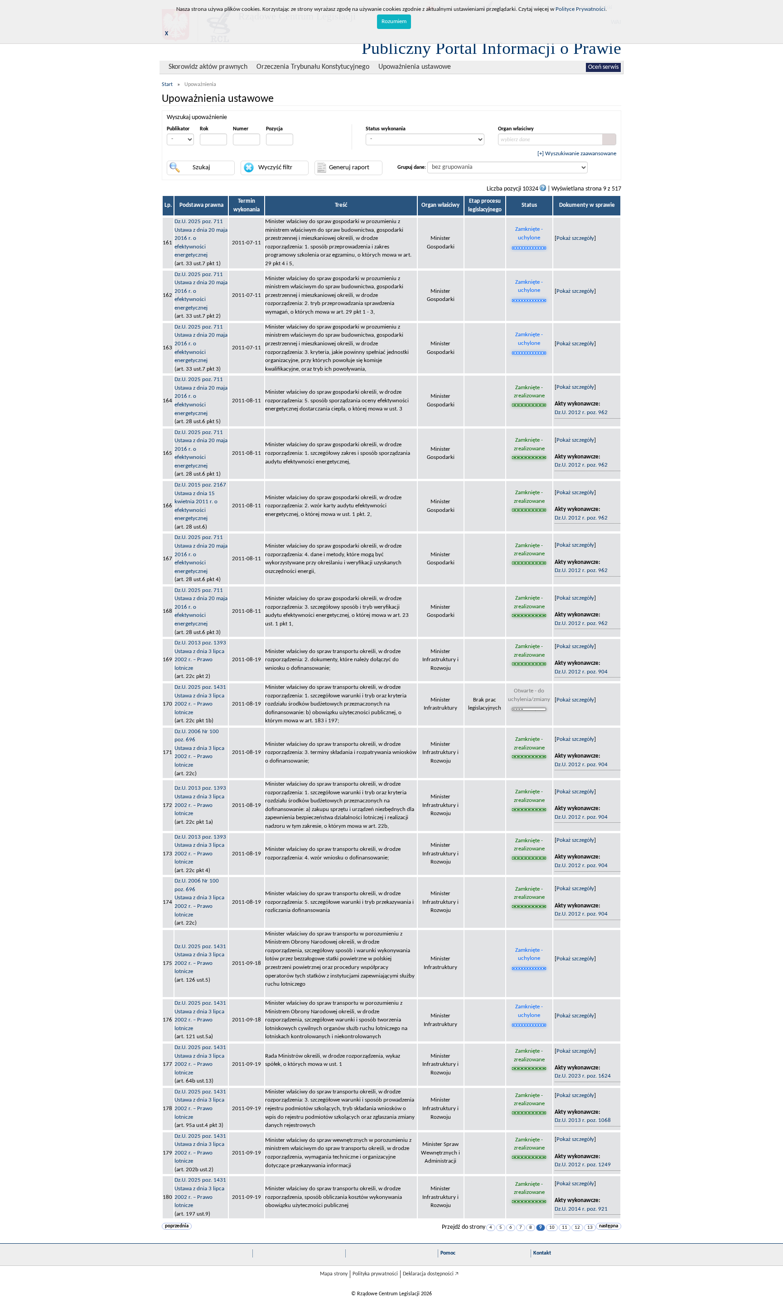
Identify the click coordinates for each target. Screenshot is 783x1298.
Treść (341, 205)
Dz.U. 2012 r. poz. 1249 (583, 1165)
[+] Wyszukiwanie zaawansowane (576, 154)
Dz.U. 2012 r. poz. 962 (581, 412)
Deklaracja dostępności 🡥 (431, 1274)
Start (167, 84)
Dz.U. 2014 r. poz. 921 (581, 1209)
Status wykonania (386, 129)
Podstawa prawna (201, 205)
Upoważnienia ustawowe (414, 67)
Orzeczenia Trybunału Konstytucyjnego (312, 67)
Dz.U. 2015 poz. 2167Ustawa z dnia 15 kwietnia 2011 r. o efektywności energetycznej (200, 501)
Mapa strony (334, 1274)
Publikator (178, 129)
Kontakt (542, 1253)
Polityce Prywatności (580, 9)
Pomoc (447, 1253)
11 (564, 1227)
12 (577, 1227)
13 (590, 1227)
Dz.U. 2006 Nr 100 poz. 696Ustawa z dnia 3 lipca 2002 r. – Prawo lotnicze (199, 748)
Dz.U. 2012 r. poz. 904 (581, 672)
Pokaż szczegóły (575, 238)
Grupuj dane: (411, 167)
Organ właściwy (516, 129)
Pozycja (274, 129)
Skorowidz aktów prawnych (208, 67)
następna (608, 1226)
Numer (240, 129)
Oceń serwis (603, 67)
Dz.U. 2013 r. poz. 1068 (583, 1120)
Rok (204, 129)
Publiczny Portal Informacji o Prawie (491, 47)
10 (552, 1227)
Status (529, 205)
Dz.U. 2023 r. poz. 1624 (583, 1076)
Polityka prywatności (375, 1274)
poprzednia (176, 1226)
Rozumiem (394, 21)
